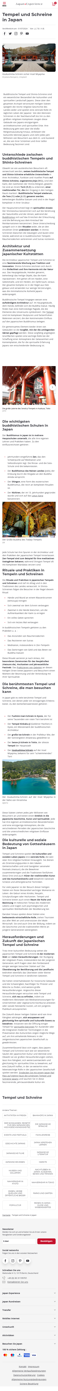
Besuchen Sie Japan (12, 1343)
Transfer (6, 1310)
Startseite (6, 1215)
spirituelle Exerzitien (24, 1026)
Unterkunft (8, 1326)
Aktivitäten (8, 1335)
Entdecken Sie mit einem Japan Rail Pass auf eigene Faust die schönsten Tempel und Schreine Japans (28, 1075)
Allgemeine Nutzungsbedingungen (29, 1379)
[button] (5, 387)
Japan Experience (11, 1293)
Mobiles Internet (10, 1318)
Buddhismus (8, 217)
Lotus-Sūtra (37, 495)
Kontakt (22, 1366)
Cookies (41, 1375)
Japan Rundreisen (11, 1301)
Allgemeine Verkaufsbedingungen (29, 1370)
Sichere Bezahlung (29, 1383)
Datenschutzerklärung (24, 1375)
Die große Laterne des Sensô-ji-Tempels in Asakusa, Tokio (26, 409)
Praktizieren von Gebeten (29, 667)
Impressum (33, 1366)
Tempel (50, 312)
